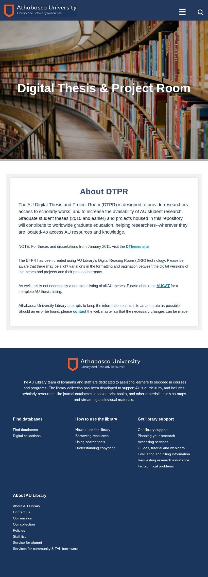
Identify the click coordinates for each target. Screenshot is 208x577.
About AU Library (26, 506)
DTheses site (137, 246)
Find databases (25, 430)
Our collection (24, 524)
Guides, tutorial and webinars (161, 448)
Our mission (22, 518)
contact (79, 311)
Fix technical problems (156, 466)
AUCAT (163, 286)
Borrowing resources (92, 436)
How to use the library (92, 430)
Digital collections (27, 436)
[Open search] (200, 12)
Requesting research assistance (163, 460)
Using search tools (90, 442)
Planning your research (156, 436)
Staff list (19, 536)
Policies (19, 530)
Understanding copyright (95, 448)
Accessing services (153, 442)
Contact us (21, 512)
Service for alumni (27, 542)
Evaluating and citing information (164, 454)
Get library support (153, 430)
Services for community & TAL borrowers (45, 549)
